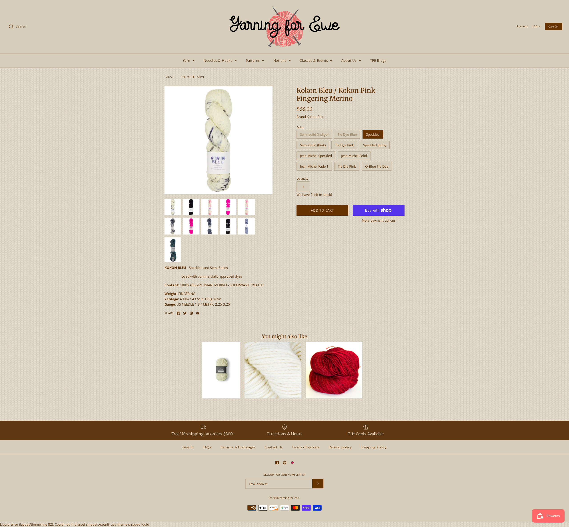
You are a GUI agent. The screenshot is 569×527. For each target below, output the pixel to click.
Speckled (373, 134)
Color (300, 127)
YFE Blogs (378, 60)
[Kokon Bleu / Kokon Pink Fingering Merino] (218, 140)
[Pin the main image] (191, 313)
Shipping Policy (374, 447)
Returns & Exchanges (238, 447)
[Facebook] (277, 462)
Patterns (255, 60)
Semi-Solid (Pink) (313, 145)
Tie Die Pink (347, 166)
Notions (282, 60)
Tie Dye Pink (344, 145)
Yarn (189, 60)
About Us (351, 60)
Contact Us (274, 447)
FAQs (207, 447)
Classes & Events (316, 60)
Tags (169, 77)
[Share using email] (197, 313)
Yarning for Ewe (289, 498)
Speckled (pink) (374, 145)
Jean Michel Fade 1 (314, 166)
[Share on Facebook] (178, 313)
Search (188, 447)
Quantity (302, 179)
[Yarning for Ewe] (284, 7)
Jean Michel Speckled (316, 155)
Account (522, 26)
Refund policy (340, 447)
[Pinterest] (284, 462)
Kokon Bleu (315, 116)
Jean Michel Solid (354, 155)
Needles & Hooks (220, 60)
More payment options (379, 221)
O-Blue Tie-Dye (376, 166)
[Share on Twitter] (184, 313)
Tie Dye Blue (347, 134)
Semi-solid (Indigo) (314, 134)
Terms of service (306, 447)
